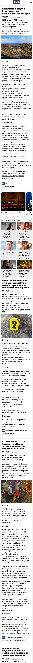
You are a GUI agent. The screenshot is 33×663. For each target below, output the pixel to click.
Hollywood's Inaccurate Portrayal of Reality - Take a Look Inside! (7, 273)
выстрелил (20, 420)
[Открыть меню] (31, 2)
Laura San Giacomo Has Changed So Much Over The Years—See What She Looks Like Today (24, 254)
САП (25, 33)
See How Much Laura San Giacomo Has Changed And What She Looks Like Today (24, 235)
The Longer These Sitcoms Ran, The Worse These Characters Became (24, 273)
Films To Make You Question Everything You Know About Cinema (7, 235)
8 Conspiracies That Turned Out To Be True (8, 252)
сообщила (12, 473)
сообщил (5, 620)
